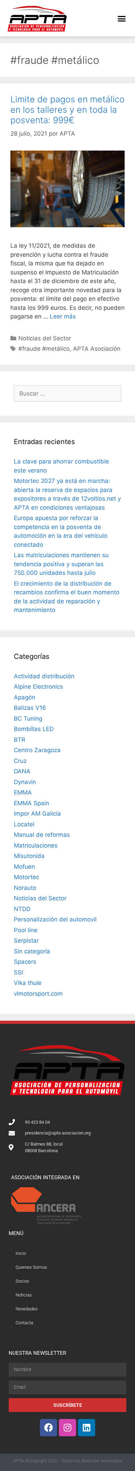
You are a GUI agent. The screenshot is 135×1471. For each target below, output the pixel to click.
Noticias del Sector (44, 338)
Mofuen (24, 866)
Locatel (24, 824)
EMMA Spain (31, 803)
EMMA (23, 792)
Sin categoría (32, 951)
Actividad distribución (44, 676)
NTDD (22, 908)
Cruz (20, 760)
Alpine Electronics (38, 686)
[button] (121, 18)
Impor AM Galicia (37, 813)
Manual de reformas (42, 834)
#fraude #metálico (44, 348)
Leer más (63, 316)
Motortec (26, 877)
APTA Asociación (96, 348)
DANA (22, 771)
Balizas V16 (30, 707)
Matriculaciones (35, 845)
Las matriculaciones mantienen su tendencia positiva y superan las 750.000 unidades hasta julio (61, 564)
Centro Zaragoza (37, 750)
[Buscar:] (67, 393)
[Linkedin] (86, 1427)
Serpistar (26, 940)
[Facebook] (48, 1427)
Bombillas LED (34, 728)
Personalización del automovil (55, 919)
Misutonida (29, 855)
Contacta (24, 1322)
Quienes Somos (31, 1267)
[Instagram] (67, 1427)
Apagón (24, 697)
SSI (18, 972)
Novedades (27, 1308)
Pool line (25, 930)
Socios (22, 1281)
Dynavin (25, 782)
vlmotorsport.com (38, 993)
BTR (19, 739)
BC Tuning (28, 718)
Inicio (21, 1253)
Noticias (24, 1295)
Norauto (25, 887)
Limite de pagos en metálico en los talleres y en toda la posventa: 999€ (67, 109)
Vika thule (28, 982)
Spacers (25, 961)
